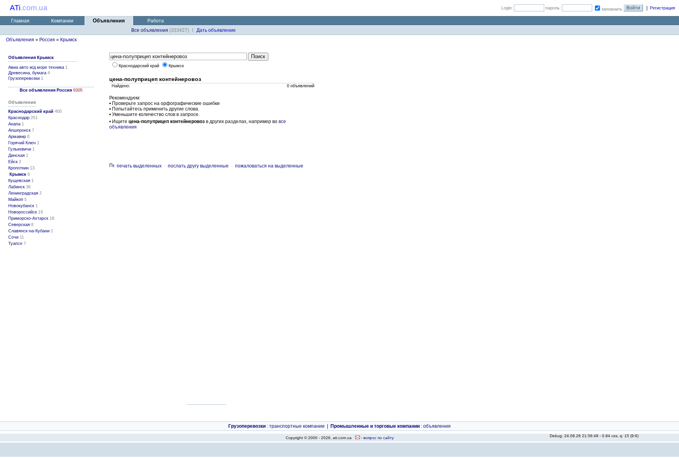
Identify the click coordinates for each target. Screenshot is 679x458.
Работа (155, 21)
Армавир (17, 136)
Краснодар (18, 117)
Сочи (13, 237)
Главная (20, 21)
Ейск (13, 161)
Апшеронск (19, 130)
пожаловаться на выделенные (269, 166)
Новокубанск (21, 205)
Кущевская (19, 180)
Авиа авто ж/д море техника (36, 67)
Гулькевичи (19, 149)
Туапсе (15, 243)
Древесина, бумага (27, 72)
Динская (16, 155)
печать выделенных (139, 166)
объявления (437, 426)
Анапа (14, 123)
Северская (19, 224)
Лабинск (16, 186)
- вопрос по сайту (377, 438)
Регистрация (662, 8)
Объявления (20, 39)
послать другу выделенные (198, 166)
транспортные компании (297, 426)
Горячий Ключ (22, 142)
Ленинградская (23, 193)
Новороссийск (22, 212)
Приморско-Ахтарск (28, 218)
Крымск (68, 39)
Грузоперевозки (24, 78)
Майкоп (15, 199)
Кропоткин (18, 168)
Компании (62, 21)
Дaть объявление (216, 30)
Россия (47, 39)
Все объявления (149, 30)
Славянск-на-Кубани (29, 230)
